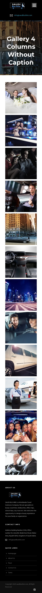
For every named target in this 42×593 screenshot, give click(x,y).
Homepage (12, 553)
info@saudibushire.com (23, 15)
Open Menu (34, 5)
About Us (11, 558)
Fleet (10, 563)
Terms (10, 572)
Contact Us (12, 568)
